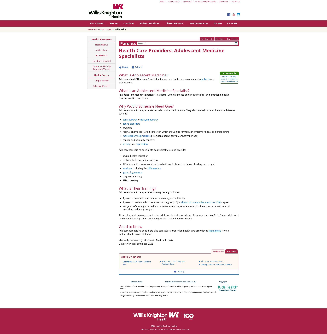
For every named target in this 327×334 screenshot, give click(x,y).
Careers (218, 23)
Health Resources (199, 23)
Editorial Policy (136, 282)
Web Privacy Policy (147, 329)
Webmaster (186, 329)
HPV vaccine (154, 168)
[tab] (231, 251)
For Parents (207, 39)
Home (162, 1)
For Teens (232, 39)
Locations (128, 23)
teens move (215, 230)
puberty (205, 79)
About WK (232, 23)
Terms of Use (159, 329)
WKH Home (92, 29)
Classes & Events (174, 23)
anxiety (126, 144)
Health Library (102, 50)
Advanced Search (101, 86)
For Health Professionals (205, 1)
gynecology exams (132, 172)
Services (114, 23)
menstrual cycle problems (137, 135)
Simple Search (102, 80)
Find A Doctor (97, 23)
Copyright (223, 282)
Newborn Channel (102, 61)
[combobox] (185, 43)
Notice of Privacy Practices (172, 329)
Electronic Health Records (212, 261)
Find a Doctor (101, 75)
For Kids (220, 39)
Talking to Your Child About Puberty (216, 264)
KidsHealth (101, 55)
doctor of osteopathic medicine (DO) (200, 202)
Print (137, 67)
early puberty (130, 119)
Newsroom (223, 1)
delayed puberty (149, 119)
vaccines (127, 168)
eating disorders (131, 123)
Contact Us (235, 1)
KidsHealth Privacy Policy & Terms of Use (180, 282)
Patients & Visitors (149, 23)
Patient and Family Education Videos (101, 67)
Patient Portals (173, 1)
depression (142, 144)
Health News (101, 44)
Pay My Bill (187, 1)
